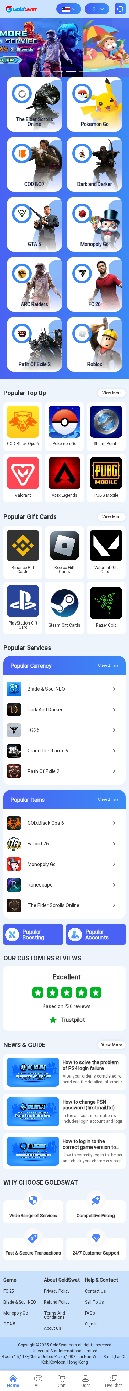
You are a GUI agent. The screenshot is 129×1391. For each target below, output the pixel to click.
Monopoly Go (15, 1313)
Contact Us (95, 1291)
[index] (21, 8)
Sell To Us (94, 1302)
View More (111, 393)
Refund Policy (56, 1302)
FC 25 (8, 1291)
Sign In (91, 1324)
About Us (52, 1328)
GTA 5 (9, 1324)
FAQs (90, 1313)
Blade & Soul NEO (19, 1302)
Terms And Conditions (54, 1315)
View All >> (108, 666)
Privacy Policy (56, 1291)
